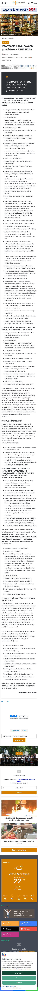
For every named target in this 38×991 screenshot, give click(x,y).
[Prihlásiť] (5, 4)
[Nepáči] (7, 701)
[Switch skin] (29, 4)
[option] (19, 756)
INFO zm (6, 54)
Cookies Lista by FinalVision (9, 986)
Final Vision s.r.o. (17, 988)
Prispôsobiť (19, 978)
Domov (5, 38)
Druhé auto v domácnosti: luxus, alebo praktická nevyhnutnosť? (19, 758)
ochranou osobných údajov (27, 951)
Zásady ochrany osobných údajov (22, 969)
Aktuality (10, 38)
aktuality (16, 730)
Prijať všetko (19, 973)
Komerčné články (19, 753)
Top (24, 730)
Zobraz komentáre (19, 850)
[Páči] (2, 701)
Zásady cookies (6, 969)
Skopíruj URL (19, 740)
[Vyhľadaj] (2, 4)
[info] (19, 3)
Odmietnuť (19, 982)
